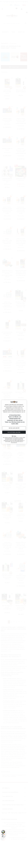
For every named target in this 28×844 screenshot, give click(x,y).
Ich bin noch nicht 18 (14, 428)
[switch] (3, 836)
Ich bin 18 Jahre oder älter (14, 432)
